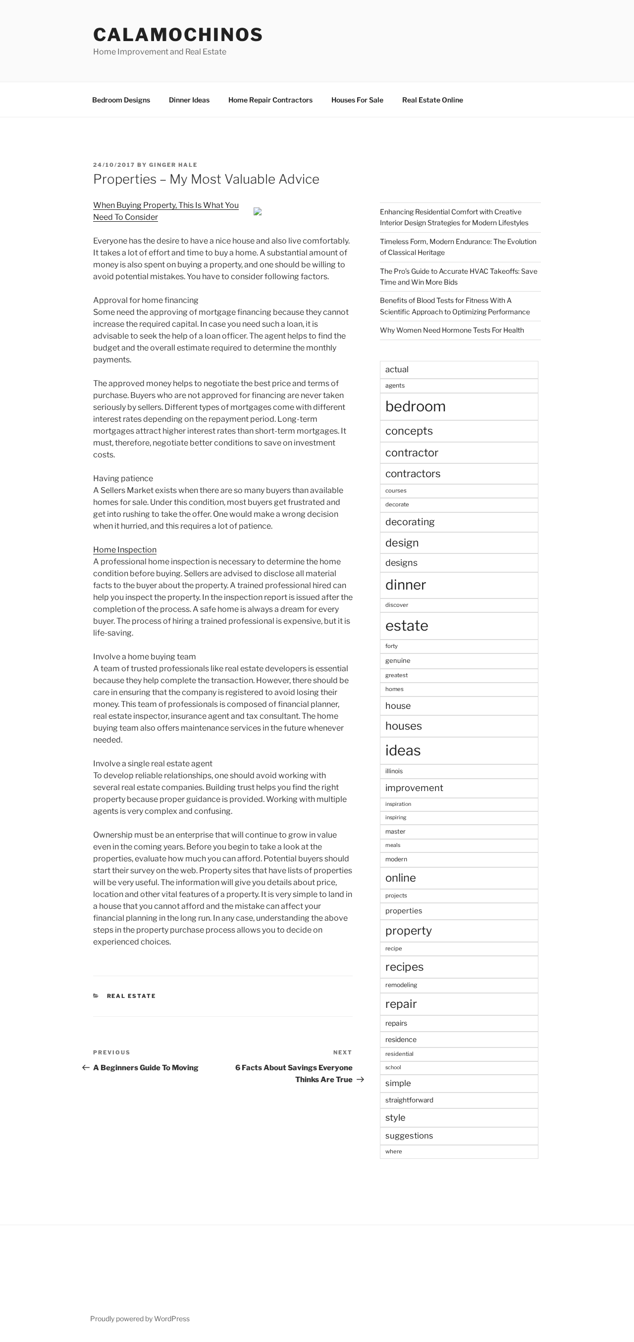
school (393, 1067)
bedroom (415, 406)
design (402, 542)
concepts (409, 430)
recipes (404, 967)
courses (396, 490)
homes (394, 689)
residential (399, 1053)
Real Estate (132, 996)
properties (404, 910)
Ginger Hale (173, 164)
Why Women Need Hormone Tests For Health (452, 330)
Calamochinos (178, 35)
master (395, 831)
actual (397, 369)
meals (392, 845)
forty (391, 646)
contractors (413, 473)
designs (401, 562)
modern (396, 859)
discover (396, 604)
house (398, 705)
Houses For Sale (357, 100)
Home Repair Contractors (270, 100)
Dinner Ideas (189, 100)
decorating (410, 522)
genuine (398, 660)
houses (403, 725)
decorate (397, 504)
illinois (394, 771)
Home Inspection (125, 549)
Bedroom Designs (121, 100)
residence (401, 1039)
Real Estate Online (432, 100)
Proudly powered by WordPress (140, 1318)
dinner (405, 584)
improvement (414, 788)
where (393, 1151)
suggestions (409, 1136)
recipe (393, 948)
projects (396, 895)
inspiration (398, 804)
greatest (396, 675)
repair (401, 1004)
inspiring (395, 817)
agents (395, 385)
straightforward (409, 1100)
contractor (411, 452)
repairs (396, 1023)
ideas (403, 750)
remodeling (401, 985)
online (400, 877)
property (408, 931)
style (395, 1117)
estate (406, 625)
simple (398, 1083)
